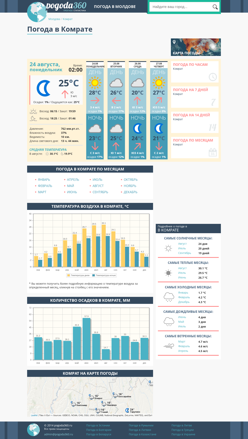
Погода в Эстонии (98, 425)
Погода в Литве (181, 425)
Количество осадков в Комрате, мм (90, 300)
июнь (72, 192)
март (42, 192)
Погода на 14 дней (191, 115)
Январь (183, 292)
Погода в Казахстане (142, 434)
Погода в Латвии (140, 430)
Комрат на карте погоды (90, 373)
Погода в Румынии (141, 425)
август (98, 186)
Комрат (68, 19)
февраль (45, 186)
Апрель (183, 351)
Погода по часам (190, 64)
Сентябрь (184, 253)
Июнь (182, 277)
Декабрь (183, 302)
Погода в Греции (182, 430)
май (70, 186)
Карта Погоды (186, 53)
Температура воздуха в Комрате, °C (90, 206)
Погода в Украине (183, 434)
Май (181, 321)
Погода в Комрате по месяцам (90, 169)
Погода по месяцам (193, 140)
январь (44, 179)
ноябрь (130, 186)
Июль (182, 248)
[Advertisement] (97, 47)
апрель (73, 179)
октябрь (131, 179)
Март (181, 341)
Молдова (54, 19)
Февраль (184, 297)
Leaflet (34, 415)
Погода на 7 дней (190, 89)
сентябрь (100, 192)
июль (97, 179)
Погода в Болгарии (98, 430)
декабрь (130, 192)
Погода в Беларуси (98, 434)
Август (182, 243)
